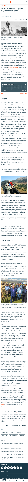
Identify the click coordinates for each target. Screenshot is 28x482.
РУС (10, 480)
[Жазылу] (21, 467)
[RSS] (18, 467)
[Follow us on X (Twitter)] (5, 467)
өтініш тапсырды (10, 64)
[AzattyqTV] (17, 480)
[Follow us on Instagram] (11, 467)
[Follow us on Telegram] (14, 467)
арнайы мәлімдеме (13, 67)
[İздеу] (23, 480)
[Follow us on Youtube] (8, 467)
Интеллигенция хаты (8, 84)
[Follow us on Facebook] (2, 467)
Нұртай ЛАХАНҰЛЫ (5, 14)
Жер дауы (3, 6)
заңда (2, 404)
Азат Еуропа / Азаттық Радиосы (11, 86)
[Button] (15, 20)
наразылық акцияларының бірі (9, 413)
